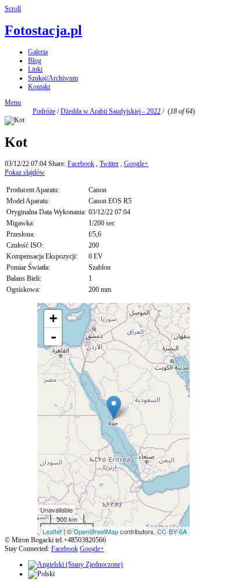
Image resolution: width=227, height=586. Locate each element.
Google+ (136, 164)
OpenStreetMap (95, 531)
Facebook (81, 164)
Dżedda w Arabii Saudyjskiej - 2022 (111, 111)
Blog (34, 61)
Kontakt (39, 87)
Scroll (13, 9)
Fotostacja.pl (43, 30)
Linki (35, 69)
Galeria (38, 52)
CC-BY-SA (172, 531)
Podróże (44, 111)
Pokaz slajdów (25, 172)
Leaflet (52, 531)
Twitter (109, 164)
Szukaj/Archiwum (53, 78)
